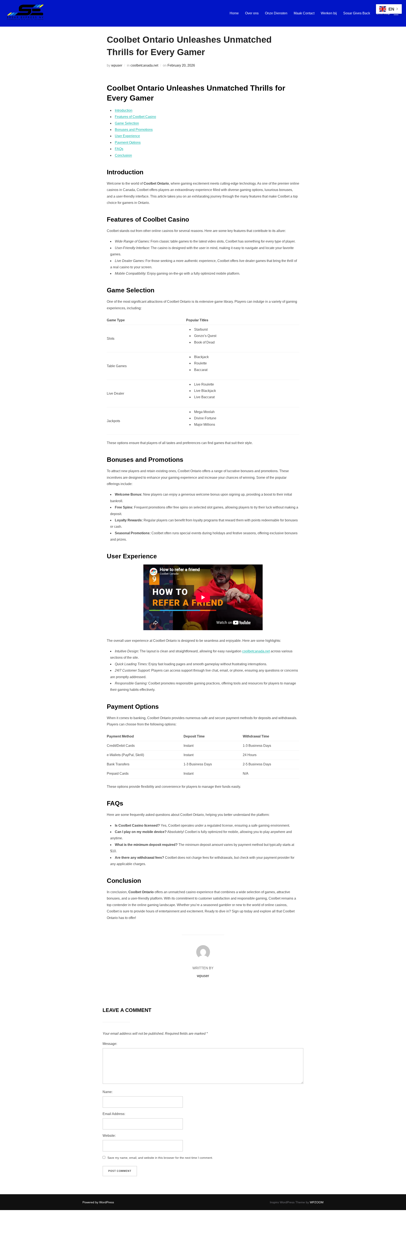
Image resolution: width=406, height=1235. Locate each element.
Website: (109, 1135)
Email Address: (114, 1114)
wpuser (116, 65)
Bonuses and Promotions (134, 129)
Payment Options (128, 142)
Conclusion (123, 155)
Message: (110, 1044)
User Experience (127, 136)
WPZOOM (317, 1202)
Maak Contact (304, 13)
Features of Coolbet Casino (135, 117)
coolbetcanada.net (144, 65)
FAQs (119, 149)
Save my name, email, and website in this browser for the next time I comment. (160, 1157)
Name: (107, 1092)
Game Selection (127, 123)
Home (234, 13)
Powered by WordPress (98, 1202)
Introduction (123, 110)
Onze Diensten (276, 13)
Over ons (252, 13)
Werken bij (329, 13)
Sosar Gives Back (356, 13)
